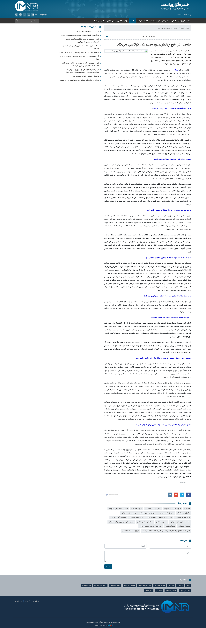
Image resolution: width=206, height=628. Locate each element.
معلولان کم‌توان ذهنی (145, 521)
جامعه (132, 21)
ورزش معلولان (136, 508)
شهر (188, 585)
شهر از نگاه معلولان (166, 513)
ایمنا (162, 6)
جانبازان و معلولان (183, 513)
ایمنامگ (96, 21)
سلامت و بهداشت (163, 28)
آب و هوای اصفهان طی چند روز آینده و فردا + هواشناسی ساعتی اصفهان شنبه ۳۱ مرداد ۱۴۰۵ (82, 71)
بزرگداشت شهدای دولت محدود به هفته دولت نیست (80, 35)
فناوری (119, 21)
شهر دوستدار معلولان (152, 508)
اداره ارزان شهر (171, 590)
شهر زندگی (181, 21)
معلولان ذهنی (170, 526)
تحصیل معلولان (184, 526)
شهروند (180, 585)
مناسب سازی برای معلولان (118, 508)
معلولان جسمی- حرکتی (148, 513)
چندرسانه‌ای (111, 21)
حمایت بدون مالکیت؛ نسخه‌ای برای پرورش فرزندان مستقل (81, 47)
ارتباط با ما (18, 601)
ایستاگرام (24, 14)
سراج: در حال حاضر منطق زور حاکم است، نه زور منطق (79, 80)
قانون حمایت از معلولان (172, 508)
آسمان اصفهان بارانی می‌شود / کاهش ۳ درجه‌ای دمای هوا (79, 57)
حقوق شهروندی (129, 585)
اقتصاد (146, 21)
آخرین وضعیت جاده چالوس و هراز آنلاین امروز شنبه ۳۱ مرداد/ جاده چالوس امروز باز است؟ (80, 64)
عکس (103, 21)
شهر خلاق (148, 590)
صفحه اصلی (185, 28)
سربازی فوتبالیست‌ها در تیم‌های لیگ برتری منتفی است (79, 52)
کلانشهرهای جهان (144, 585)
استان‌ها (173, 21)
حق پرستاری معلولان (137, 517)
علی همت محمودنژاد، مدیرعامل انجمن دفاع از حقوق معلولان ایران (166, 530)
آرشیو (32, 14)
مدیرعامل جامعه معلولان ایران (150, 526)
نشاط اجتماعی (115, 585)
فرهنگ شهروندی (100, 585)
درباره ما (36, 601)
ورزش (126, 21)
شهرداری (159, 590)
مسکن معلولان (161, 521)
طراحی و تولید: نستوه (101, 625)
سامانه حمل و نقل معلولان (180, 521)
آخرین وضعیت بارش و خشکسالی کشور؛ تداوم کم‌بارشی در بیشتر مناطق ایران (82, 40)
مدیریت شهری (160, 585)
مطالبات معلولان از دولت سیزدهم (160, 517)
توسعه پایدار (86, 585)
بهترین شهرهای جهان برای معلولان (121, 521)
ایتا (16, 14)
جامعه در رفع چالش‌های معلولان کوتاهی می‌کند (154, 44)
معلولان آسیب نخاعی (118, 517)
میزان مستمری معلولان (130, 530)
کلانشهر (171, 585)
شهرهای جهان (163, 21)
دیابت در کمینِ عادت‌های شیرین (87, 31)
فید (28, 14)
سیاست (153, 21)
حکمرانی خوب (184, 590)
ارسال (108, 566)
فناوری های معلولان (183, 517)
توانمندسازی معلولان (128, 513)
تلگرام (20, 14)
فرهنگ (139, 21)
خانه (188, 21)
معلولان (187, 508)
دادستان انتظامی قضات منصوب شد (86, 76)
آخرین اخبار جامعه (89, 27)
